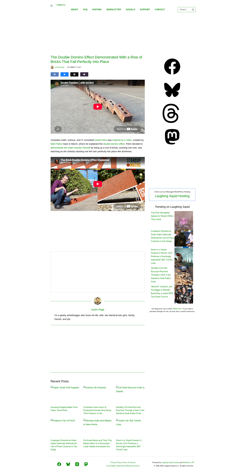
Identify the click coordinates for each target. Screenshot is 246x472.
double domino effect (114, 144)
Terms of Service (129, 462)
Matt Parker (57, 144)
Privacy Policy (116, 462)
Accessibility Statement (115, 466)
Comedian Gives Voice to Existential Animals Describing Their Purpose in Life (97, 410)
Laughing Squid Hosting (172, 196)
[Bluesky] (64, 74)
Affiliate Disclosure (132, 466)
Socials (130, 9)
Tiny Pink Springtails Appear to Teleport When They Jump (162, 216)
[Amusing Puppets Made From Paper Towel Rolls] (65, 394)
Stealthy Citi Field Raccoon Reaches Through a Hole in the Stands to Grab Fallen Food (130, 410)
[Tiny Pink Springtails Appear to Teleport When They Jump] (184, 220)
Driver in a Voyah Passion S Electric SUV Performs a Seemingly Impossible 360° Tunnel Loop (161, 256)
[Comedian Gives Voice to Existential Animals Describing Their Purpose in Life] (97, 394)
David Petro (101, 140)
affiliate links (177, 309)
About (74, 9)
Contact (160, 9)
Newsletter (113, 9)
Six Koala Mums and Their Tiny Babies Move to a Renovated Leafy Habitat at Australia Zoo (97, 443)
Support (145, 9)
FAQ (85, 9)
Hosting (97, 9)
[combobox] (184, 9)
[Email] (84, 74)
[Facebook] (55, 74)
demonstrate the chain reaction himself (70, 147)
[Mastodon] (172, 145)
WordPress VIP (188, 462)
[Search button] (192, 9)
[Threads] (74, 74)
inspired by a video (122, 140)
